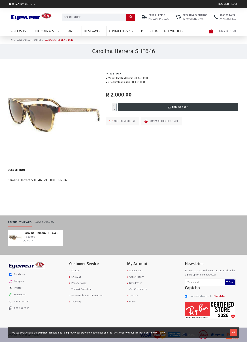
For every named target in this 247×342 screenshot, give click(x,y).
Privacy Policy (157, 333)
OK (234, 332)
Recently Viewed (20, 222)
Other (37, 40)
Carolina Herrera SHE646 (41, 233)
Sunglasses (23, 40)
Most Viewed (44, 222)
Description (16, 170)
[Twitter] (11, 288)
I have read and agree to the (207, 296)
